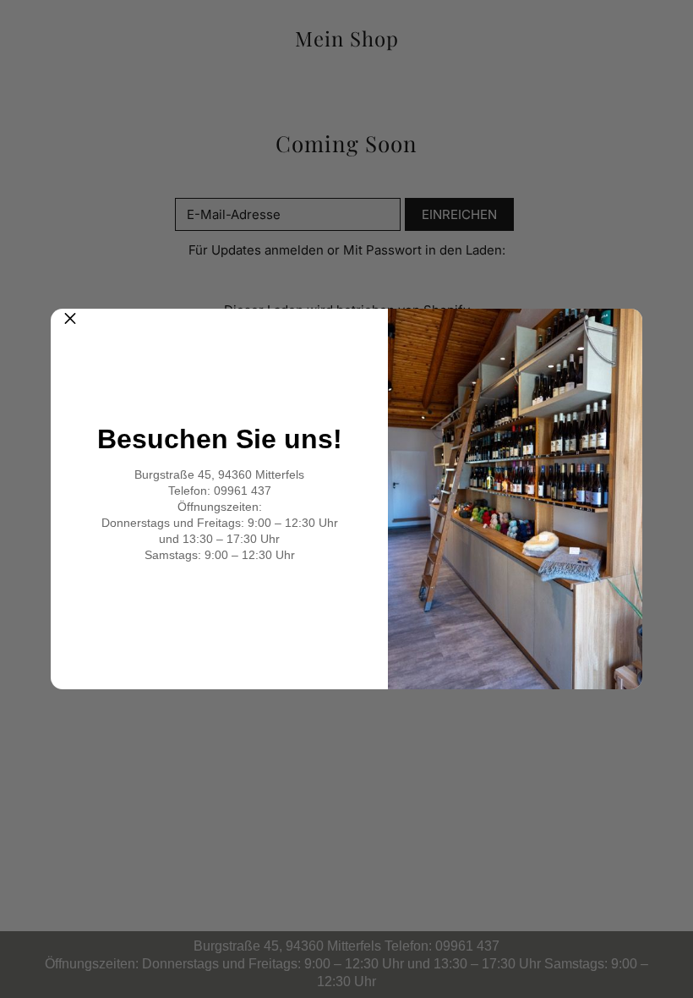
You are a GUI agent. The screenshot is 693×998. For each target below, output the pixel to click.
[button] (70, 328)
